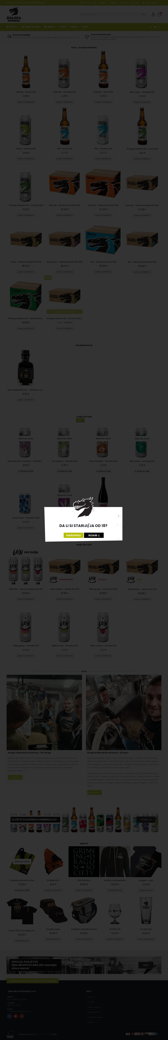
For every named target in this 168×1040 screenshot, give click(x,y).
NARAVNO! (73, 535)
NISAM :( (93, 535)
